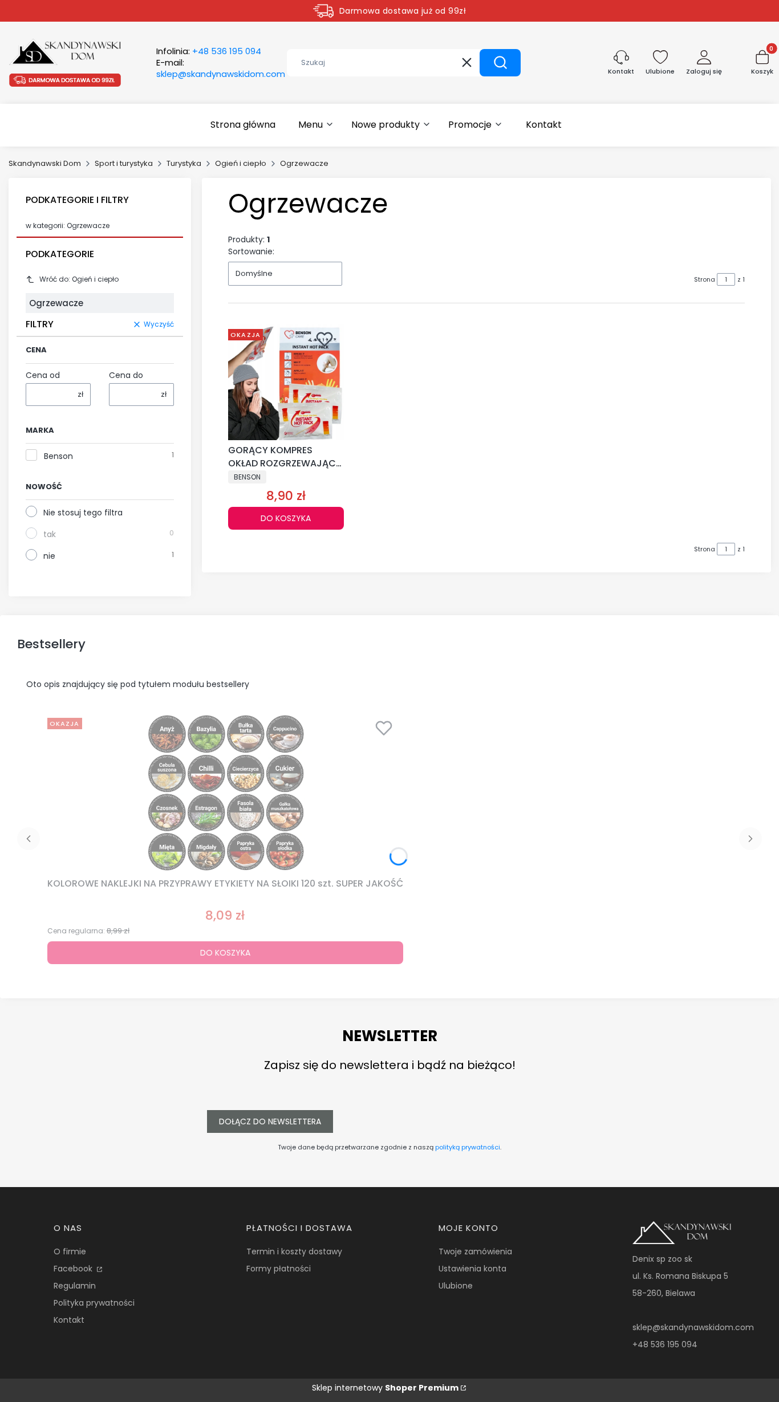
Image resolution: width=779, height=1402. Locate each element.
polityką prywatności (467, 1147)
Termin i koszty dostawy (294, 1251)
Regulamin (75, 1285)
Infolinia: (208, 51)
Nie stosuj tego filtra (83, 512)
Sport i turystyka (124, 163)
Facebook (74, 1268)
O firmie (70, 1251)
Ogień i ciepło (240, 163)
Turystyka (184, 163)
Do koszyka (286, 518)
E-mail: (220, 68)
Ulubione (456, 1285)
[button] (500, 62)
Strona (704, 279)
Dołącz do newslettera (270, 1121)
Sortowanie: (251, 251)
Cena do (126, 375)
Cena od (43, 375)
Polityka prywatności (94, 1302)
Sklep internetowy (385, 1387)
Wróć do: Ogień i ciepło (79, 279)
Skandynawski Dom (45, 163)
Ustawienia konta (472, 1268)
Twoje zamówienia (475, 1251)
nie (49, 556)
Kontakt (69, 1320)
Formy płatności (278, 1268)
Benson (58, 456)
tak (49, 534)
